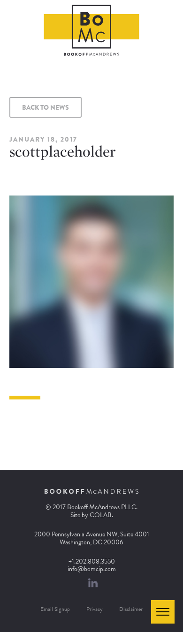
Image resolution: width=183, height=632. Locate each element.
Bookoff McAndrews (91, 30)
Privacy (94, 609)
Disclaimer (131, 609)
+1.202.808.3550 (92, 561)
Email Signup (55, 609)
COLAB (101, 515)
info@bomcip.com (92, 569)
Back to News (45, 107)
